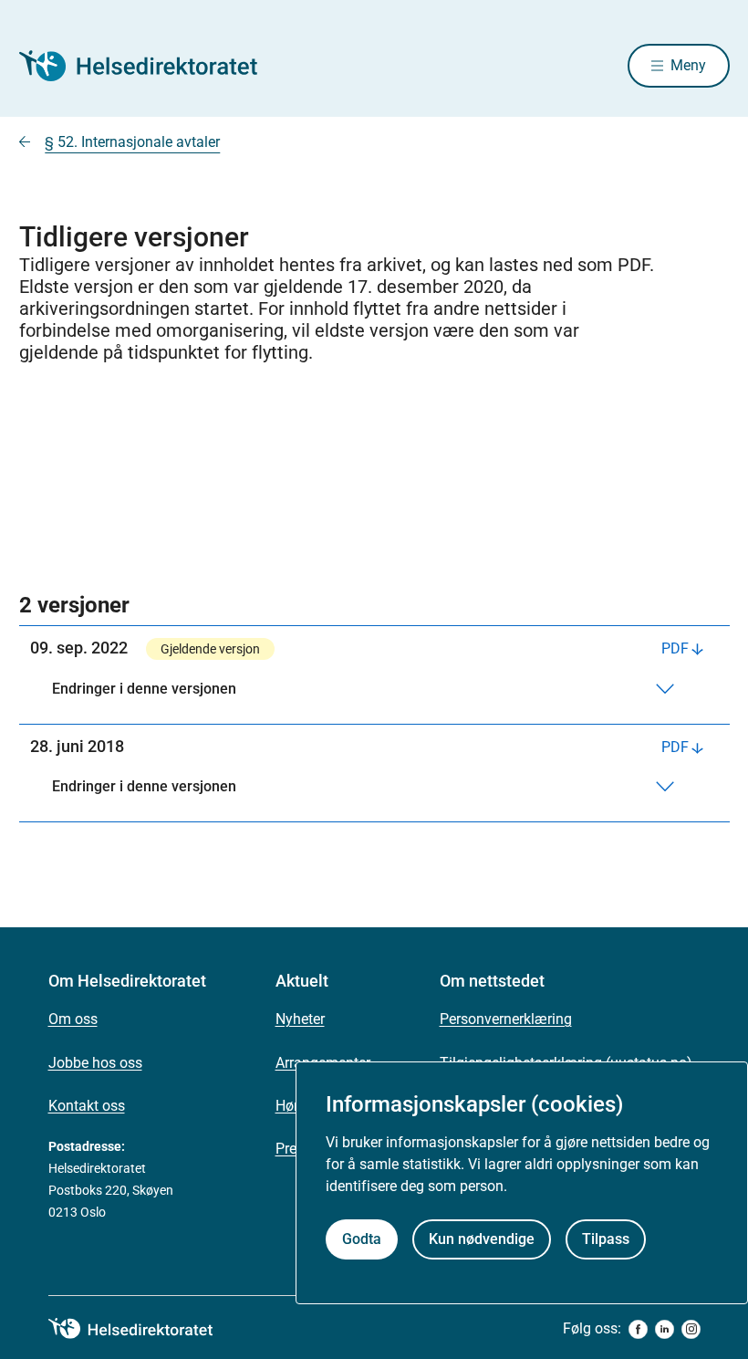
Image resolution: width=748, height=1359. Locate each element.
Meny (688, 65)
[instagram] (691, 1329)
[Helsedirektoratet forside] (150, 65)
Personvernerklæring (506, 1019)
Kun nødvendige (482, 1239)
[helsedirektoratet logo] (143, 1329)
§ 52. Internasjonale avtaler (132, 142)
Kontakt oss (86, 1105)
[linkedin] (664, 1329)
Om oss (73, 1019)
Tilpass (605, 1239)
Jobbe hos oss (95, 1063)
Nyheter (300, 1019)
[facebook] (638, 1329)
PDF (675, 648)
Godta (361, 1239)
